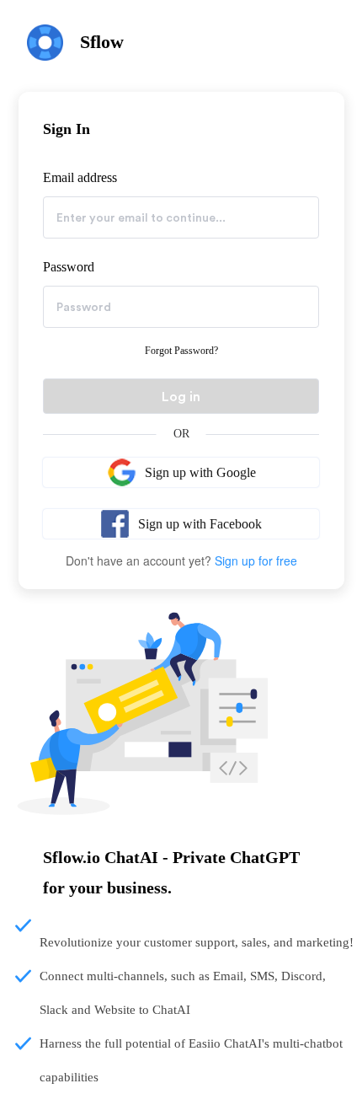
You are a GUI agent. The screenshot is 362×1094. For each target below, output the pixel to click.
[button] (181, 472)
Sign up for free (256, 560)
